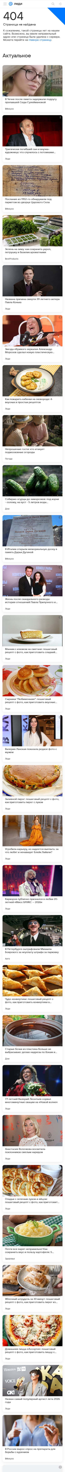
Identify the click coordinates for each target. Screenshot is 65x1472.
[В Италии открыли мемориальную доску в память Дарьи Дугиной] (32, 538)
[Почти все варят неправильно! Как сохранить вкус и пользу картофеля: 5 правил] (32, 1238)
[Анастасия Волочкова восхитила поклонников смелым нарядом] (32, 1138)
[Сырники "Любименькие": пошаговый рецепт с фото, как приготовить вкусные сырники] (32, 688)
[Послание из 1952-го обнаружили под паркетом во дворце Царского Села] (32, 188)
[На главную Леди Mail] (17, 4)
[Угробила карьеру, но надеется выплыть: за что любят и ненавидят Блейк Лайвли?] (32, 838)
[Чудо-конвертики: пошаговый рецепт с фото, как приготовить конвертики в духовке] (32, 988)
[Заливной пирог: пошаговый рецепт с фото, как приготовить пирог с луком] (32, 788)
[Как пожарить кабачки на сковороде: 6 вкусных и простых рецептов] (32, 388)
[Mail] (11, 4)
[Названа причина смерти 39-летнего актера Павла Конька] (32, 288)
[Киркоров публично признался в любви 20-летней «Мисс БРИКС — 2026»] (32, 888)
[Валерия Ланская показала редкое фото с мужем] (32, 738)
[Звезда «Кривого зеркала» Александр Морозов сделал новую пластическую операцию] (32, 338)
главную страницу (40, 39)
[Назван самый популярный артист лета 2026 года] (32, 1388)
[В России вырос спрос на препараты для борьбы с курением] (32, 1438)
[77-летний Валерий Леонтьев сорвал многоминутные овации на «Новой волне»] (32, 1088)
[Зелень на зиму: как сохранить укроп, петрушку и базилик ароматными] (32, 238)
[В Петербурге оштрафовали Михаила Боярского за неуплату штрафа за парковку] (32, 938)
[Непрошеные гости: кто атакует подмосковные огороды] (32, 438)
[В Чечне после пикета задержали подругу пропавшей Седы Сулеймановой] (32, 88)
